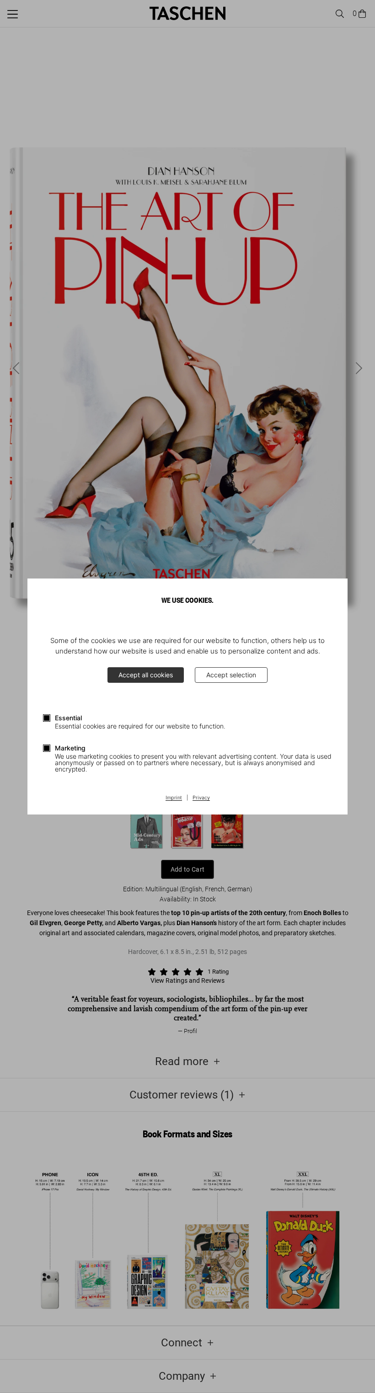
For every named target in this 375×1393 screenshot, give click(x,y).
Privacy (201, 798)
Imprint (174, 798)
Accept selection (231, 675)
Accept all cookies (145, 675)
